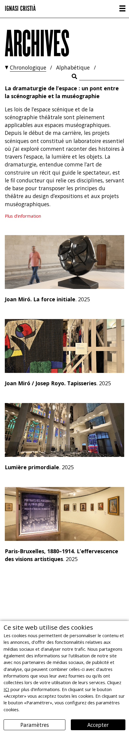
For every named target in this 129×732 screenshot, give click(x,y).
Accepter (98, 724)
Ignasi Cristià (20, 7)
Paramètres (34, 724)
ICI (6, 689)
